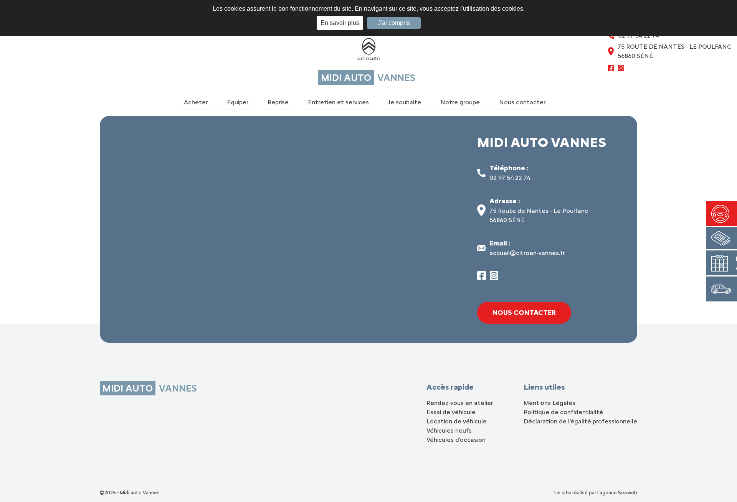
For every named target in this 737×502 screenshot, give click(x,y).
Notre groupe (460, 102)
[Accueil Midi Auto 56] (368, 51)
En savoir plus (340, 23)
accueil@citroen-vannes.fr (527, 253)
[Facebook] (611, 69)
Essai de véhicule (451, 412)
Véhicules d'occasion (456, 439)
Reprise (278, 102)
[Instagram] (621, 69)
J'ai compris (394, 23)
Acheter (196, 102)
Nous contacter (522, 102)
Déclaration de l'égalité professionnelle (580, 421)
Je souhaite (404, 102)
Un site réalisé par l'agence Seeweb (595, 492)
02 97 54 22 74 (509, 177)
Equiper (237, 102)
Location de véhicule (456, 421)
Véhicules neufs (449, 430)
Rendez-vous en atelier (459, 403)
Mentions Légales (549, 403)
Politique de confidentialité (563, 412)
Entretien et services (338, 102)
